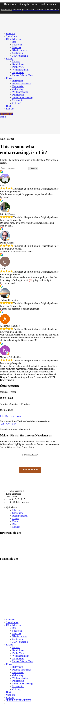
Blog (14, 524)
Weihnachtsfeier (20, 92)
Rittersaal (16, 47)
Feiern (15, 521)
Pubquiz (16, 61)
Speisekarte (17, 513)
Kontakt (16, 526)
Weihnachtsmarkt (20, 69)
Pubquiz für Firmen (21, 83)
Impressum (4, 614)
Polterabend (18, 94)
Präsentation (18, 100)
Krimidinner (18, 64)
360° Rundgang (20, 55)
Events (15, 518)
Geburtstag (17, 89)
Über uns (16, 510)
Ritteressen (17, 80)
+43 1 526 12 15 (8, 424)
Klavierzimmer (19, 50)
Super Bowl (18, 72)
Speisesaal (17, 44)
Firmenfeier (18, 86)
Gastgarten (17, 53)
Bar (14, 42)
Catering (16, 103)
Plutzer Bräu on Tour (22, 75)
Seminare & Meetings (22, 97)
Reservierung (6, 114)
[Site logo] (7, 28)
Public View (18, 67)
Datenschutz (15, 614)
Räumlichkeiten (20, 515)
